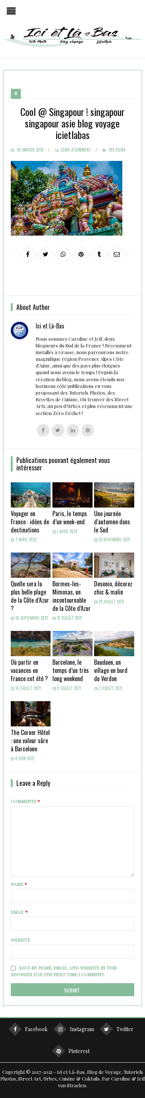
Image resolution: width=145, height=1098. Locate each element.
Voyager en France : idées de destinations (30, 521)
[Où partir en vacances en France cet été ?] (31, 643)
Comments (25, 801)
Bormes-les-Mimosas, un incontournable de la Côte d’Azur (71, 596)
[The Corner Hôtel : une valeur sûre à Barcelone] (31, 713)
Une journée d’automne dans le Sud (112, 521)
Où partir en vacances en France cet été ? (29, 670)
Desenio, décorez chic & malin (113, 587)
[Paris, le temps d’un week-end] (72, 495)
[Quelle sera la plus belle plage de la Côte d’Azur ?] (31, 565)
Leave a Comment (76, 150)
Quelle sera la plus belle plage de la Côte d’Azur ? (30, 596)
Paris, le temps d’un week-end (69, 517)
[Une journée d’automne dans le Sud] (114, 495)
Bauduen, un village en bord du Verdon (111, 670)
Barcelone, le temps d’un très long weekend (70, 670)
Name (19, 884)
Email (19, 912)
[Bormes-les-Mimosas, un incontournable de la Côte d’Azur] (72, 565)
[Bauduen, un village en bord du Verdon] (114, 643)
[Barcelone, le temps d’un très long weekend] (72, 643)
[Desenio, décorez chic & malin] (114, 565)
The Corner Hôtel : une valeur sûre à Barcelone (30, 740)
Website (20, 940)
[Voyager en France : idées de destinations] (31, 495)
